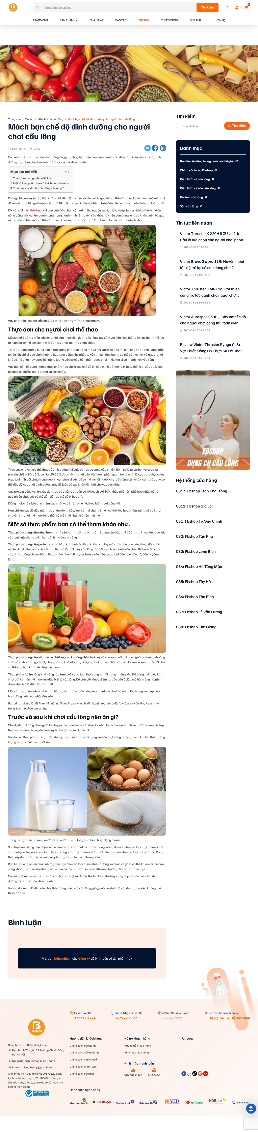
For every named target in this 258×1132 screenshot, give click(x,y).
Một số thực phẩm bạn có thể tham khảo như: (41, 183)
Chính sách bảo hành (83, 1045)
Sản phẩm (67, 20)
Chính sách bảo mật (82, 1073)
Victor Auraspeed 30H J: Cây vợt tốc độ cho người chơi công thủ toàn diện (213, 319)
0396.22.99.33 (126, 1018)
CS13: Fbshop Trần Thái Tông (201, 490)
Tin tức (143, 20)
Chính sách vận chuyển (84, 1059)
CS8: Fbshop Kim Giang (196, 626)
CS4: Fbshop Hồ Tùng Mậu (199, 566)
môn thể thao (33, 210)
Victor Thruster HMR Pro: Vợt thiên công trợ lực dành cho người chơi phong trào (210, 292)
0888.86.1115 (172, 1018)
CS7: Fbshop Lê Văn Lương (199, 611)
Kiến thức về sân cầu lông (198, 188)
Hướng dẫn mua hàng (137, 1045)
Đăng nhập (62, 958)
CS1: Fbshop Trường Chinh (199, 521)
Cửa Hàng (96, 20)
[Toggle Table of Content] (64, 172)
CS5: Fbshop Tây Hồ (193, 581)
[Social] (184, 1075)
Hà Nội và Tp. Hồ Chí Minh (229, 1018)
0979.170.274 (85, 1018)
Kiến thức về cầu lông (50, 119)
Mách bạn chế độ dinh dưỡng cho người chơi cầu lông (101, 119)
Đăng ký (84, 958)
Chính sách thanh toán (83, 1066)
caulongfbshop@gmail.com (32, 1067)
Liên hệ (220, 20)
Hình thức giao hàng (136, 1052)
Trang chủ (14, 119)
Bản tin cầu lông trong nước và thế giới (207, 161)
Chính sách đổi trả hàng (84, 1052)
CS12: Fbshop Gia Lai (194, 506)
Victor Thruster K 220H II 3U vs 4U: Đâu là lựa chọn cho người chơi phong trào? (212, 237)
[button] (251, 1108)
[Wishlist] (227, 7)
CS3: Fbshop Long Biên (196, 551)
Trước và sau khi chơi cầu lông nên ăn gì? (38, 188)
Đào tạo (120, 20)
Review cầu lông (191, 197)
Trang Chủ (40, 20)
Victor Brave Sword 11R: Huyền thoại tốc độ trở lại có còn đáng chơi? (212, 264)
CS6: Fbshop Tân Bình (195, 596)
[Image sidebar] (213, 420)
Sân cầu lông (189, 206)
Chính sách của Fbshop (196, 170)
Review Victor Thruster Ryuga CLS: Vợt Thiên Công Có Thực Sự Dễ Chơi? (211, 347)
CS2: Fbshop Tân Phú (194, 536)
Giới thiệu (196, 20)
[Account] (236, 7)
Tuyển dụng (169, 20)
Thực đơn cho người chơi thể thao (33, 178)
